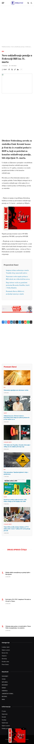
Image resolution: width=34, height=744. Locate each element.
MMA (3, 699)
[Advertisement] (17, 26)
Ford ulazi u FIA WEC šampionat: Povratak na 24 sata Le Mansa (18, 600)
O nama (4, 711)
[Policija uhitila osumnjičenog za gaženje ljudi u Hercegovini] (17, 561)
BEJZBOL (4, 696)
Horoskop (4, 658)
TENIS (4, 679)
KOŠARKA (5, 682)
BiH (3, 51)
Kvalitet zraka (5, 661)
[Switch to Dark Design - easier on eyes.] (31, 3)
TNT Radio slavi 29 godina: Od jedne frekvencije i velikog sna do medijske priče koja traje (17, 446)
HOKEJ (4, 688)
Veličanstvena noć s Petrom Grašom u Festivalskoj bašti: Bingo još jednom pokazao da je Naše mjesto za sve (16, 417)
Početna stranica (6, 47)
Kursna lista (5, 653)
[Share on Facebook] (9, 69)
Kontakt (4, 717)
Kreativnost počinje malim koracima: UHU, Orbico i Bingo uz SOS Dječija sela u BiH (15, 500)
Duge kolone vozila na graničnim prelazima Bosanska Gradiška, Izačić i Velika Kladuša (18, 285)
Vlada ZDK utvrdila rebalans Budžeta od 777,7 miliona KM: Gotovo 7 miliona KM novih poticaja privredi (17, 528)
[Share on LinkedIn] (17, 69)
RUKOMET (5, 685)
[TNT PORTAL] (17, 3)
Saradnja (4, 720)
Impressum (4, 714)
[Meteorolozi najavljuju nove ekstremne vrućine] (17, 377)
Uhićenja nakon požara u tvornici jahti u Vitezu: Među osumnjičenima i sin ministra (18, 627)
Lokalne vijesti (5, 647)
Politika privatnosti (7, 728)
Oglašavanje (5, 723)
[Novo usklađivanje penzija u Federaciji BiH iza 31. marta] (17, 83)
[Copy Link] (15, 69)
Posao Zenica (5, 664)
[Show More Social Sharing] (21, 69)
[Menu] (3, 3)
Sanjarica (4, 656)
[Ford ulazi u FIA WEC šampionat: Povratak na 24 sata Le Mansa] (17, 588)
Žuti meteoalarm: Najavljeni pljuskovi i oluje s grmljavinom (16, 473)
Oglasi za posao (6, 650)
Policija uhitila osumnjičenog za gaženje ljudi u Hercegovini (17, 573)
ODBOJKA (5, 690)
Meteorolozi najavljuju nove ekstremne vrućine (16, 390)
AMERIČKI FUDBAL (7, 693)
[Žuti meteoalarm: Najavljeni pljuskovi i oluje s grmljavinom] (17, 459)
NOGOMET (5, 676)
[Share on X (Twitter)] (12, 69)
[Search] (28, 3)
